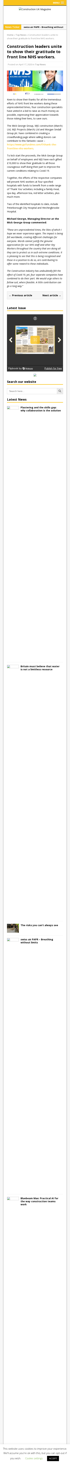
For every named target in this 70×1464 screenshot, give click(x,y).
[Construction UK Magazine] (35, 9)
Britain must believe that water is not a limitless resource (40, 668)
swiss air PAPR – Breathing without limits (37, 941)
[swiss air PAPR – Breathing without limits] (13, 1189)
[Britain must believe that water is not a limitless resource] (13, 916)
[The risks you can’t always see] (13, 930)
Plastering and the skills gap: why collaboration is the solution (41, 409)
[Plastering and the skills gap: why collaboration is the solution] (13, 657)
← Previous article (20, 295)
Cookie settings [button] (34, 1458)
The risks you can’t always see (39, 925)
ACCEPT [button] (53, 1458)
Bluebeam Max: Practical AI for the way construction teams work (39, 1201)
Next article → (51, 295)
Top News (40, 64)
